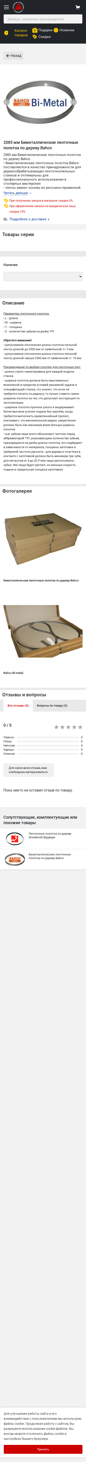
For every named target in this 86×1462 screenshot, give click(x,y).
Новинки (67, 30)
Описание (13, 303)
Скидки (45, 37)
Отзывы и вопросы (24, 694)
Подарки (46, 30)
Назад (16, 55)
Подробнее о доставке (28, 219)
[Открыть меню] (6, 7)
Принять (43, 1449)
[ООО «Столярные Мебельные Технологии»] (18, 11)
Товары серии (18, 234)
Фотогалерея (17, 491)
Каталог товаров (21, 33)
